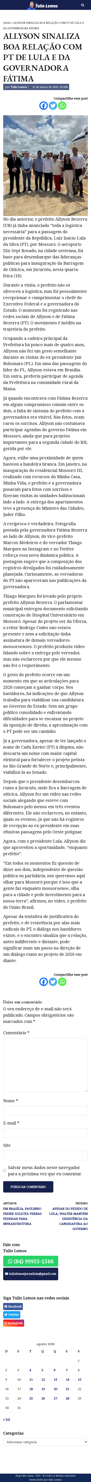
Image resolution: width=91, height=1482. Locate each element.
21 (67, 1389)
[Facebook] (43, 105)
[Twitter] (53, 105)
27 (55, 1398)
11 (31, 1379)
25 (31, 1398)
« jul (6, 1419)
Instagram (15, 1323)
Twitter (13, 1315)
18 (31, 1389)
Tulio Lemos (19, 87)
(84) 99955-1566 (33, 1261)
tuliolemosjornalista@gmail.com (32, 1274)
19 (43, 1389)
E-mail (11, 1123)
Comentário (16, 1033)
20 (55, 1389)
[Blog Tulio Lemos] (30, 5)
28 (67, 1398)
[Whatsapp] (62, 105)
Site (7, 1145)
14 (67, 1379)
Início (7, 23)
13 (55, 1379)
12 (43, 1379)
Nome (10, 1101)
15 (79, 1379)
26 (43, 1398)
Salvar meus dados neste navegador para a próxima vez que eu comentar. (44, 1171)
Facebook (14, 1306)
